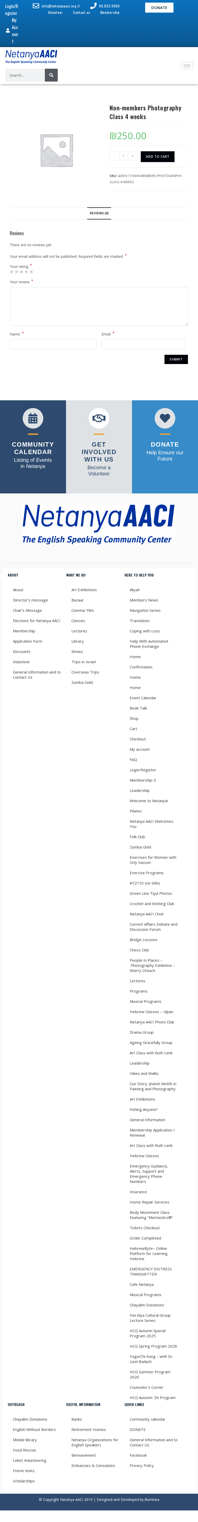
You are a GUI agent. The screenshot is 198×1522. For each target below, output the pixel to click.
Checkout (138, 738)
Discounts (21, 651)
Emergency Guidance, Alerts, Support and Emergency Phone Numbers (149, 1173)
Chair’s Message (27, 610)
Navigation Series (145, 610)
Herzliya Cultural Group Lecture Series (150, 1318)
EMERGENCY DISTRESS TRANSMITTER (151, 1271)
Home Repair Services (149, 1202)
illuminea (152, 1499)
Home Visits (24, 1470)
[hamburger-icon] (187, 65)
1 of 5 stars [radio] (11, 271)
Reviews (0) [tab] (99, 213)
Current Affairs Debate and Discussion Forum (153, 927)
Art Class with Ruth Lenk (151, 1052)
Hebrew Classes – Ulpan (151, 1011)
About (18, 589)
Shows (77, 651)
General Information (147, 1119)
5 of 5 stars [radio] (31, 271)
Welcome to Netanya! (149, 800)
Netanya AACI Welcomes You (152, 824)
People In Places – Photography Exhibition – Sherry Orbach (152, 965)
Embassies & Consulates (93, 1465)
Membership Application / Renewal (152, 1132)
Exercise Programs (147, 872)
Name (17, 334)
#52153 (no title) (145, 883)
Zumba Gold (82, 682)
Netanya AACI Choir (147, 913)
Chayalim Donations (147, 1304)
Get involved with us (99, 452)
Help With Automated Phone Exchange (149, 644)
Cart (133, 728)
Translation (140, 620)
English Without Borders (34, 1429)
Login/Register (143, 769)
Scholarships (24, 1480)
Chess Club (139, 949)
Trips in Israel (83, 661)
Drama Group (142, 1032)
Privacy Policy (142, 1465)
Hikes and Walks (144, 1073)
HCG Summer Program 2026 (150, 1374)
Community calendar (148, 1419)
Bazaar (77, 600)
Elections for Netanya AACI (36, 620)
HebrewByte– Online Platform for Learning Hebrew (149, 1253)
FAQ (133, 759)
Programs (138, 991)
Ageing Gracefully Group (151, 1042)
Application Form (27, 641)
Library (77, 641)
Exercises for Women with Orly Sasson (153, 860)
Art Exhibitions (84, 589)
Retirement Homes (88, 1429)
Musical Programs (145, 1001)
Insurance (138, 1191)
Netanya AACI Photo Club (152, 1021)
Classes (78, 620)
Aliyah (135, 589)
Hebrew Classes (144, 1155)
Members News (144, 600)
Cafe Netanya (142, 1284)
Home (135, 656)
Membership (24, 630)
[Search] (51, 75)
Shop (134, 718)
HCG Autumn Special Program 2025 (148, 1333)
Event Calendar (143, 697)
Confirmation (141, 666)
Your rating (21, 266)
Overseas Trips (85, 672)
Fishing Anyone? (144, 1109)
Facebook (138, 1455)
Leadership (140, 790)
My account (140, 749)
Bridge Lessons (144, 939)
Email (108, 334)
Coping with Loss (145, 630)
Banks (76, 1419)
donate (165, 444)
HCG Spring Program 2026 (153, 1346)
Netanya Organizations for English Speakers (94, 1442)
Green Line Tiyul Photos (151, 893)
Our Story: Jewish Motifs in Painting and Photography (153, 1086)
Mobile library (25, 1439)
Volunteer (21, 661)
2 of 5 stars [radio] (16, 271)
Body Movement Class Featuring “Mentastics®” (151, 1215)
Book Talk (138, 708)
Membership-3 (143, 780)
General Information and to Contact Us (37, 674)
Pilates (136, 810)
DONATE (138, 1429)
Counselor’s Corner (146, 1387)
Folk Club (137, 836)
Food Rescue (24, 1450)
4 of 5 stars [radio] (26, 271)
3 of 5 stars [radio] (21, 271)
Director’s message (30, 600)
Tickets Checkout (145, 1227)
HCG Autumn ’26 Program (153, 1397)
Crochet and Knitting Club (152, 903)
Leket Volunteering (29, 1460)
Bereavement (83, 1455)
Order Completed (145, 1238)
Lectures (79, 630)
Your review (21, 281)
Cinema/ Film (82, 610)
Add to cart (157, 156)
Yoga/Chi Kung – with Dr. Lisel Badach (151, 1359)
